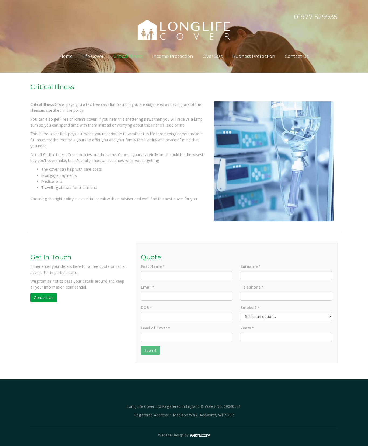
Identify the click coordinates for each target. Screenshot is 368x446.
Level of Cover (155, 328)
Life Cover (93, 56)
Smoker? (250, 307)
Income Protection (172, 56)
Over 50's (213, 56)
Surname (251, 266)
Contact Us (296, 56)
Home (66, 56)
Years (247, 328)
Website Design (171, 435)
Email (147, 287)
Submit (150, 350)
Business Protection (253, 56)
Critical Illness (128, 56)
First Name (153, 266)
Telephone (252, 287)
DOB (146, 307)
